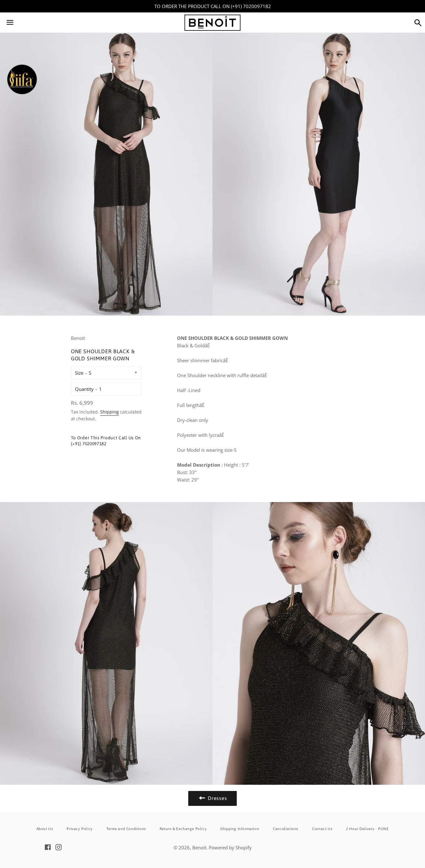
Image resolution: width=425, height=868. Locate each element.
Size (79, 373)
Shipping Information (239, 829)
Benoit (199, 847)
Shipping (109, 412)
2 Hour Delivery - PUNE (367, 829)
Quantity (84, 389)
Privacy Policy (79, 829)
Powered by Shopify (230, 847)
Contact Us (322, 829)
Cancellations (285, 829)
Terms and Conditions (126, 829)
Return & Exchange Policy (183, 829)
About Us (44, 829)
